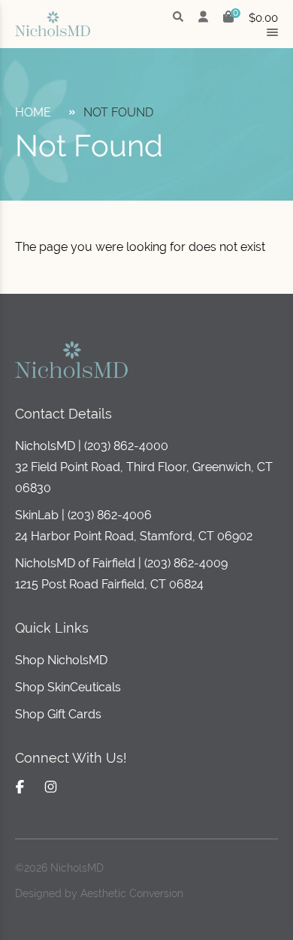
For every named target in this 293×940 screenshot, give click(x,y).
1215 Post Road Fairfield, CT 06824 (109, 584)
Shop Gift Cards (58, 714)
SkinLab (37, 515)
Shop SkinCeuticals (68, 687)
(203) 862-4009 (186, 563)
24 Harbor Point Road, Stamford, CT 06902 (133, 536)
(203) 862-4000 (126, 446)
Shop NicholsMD (61, 660)
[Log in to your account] (203, 18)
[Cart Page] (228, 18)
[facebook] (20, 786)
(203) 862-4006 (110, 515)
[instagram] (50, 787)
